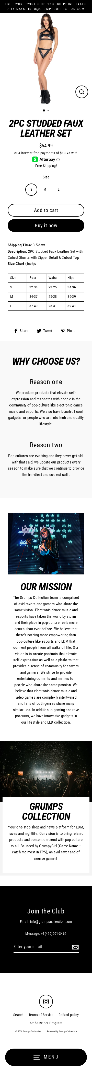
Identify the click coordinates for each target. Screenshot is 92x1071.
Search (18, 1015)
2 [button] (49, 111)
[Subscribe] (75, 947)
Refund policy (69, 1015)
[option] (46, 59)
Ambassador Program (46, 1023)
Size (46, 177)
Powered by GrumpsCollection (62, 1031)
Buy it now (46, 225)
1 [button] (44, 110)
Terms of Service (41, 1015)
